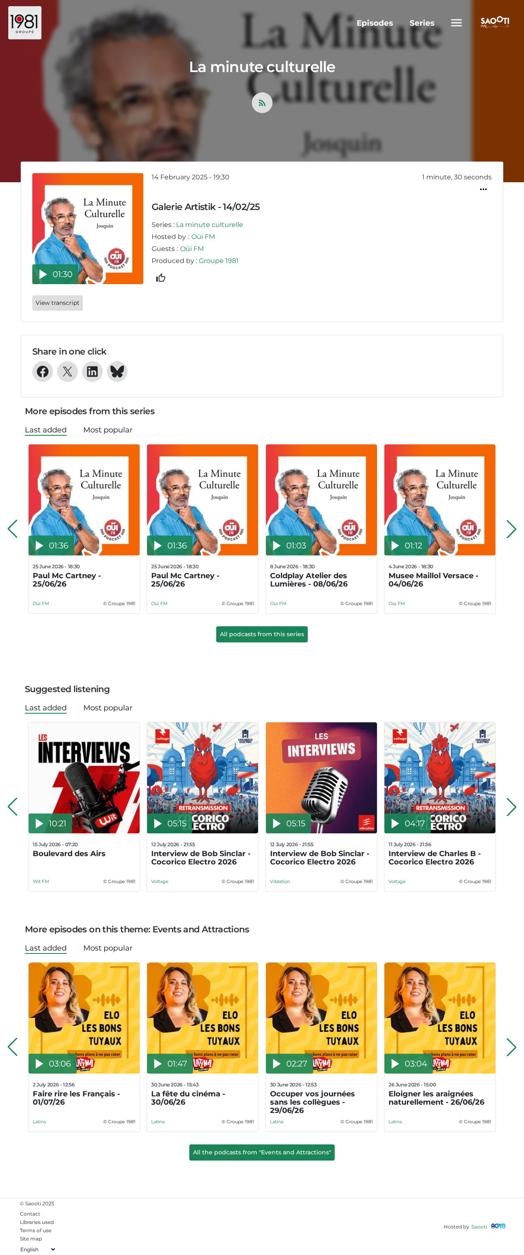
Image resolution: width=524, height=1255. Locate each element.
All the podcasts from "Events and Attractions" (262, 1152)
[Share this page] (483, 189)
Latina (39, 1122)
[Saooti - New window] (493, 23)
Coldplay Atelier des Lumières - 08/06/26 (309, 580)
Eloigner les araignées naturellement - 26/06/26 (436, 1098)
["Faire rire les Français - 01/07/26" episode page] (84, 1071)
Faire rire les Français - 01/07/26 (76, 1098)
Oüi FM (203, 237)
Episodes (375, 23)
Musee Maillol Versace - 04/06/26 (433, 580)
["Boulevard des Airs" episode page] (84, 831)
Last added (46, 429)
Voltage (160, 881)
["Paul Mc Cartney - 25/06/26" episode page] (84, 553)
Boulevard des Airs (69, 854)
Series (422, 23)
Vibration (280, 881)
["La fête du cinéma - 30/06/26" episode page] (202, 1071)
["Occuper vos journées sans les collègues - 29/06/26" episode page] (321, 1071)
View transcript (58, 303)
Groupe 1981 (219, 261)
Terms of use (35, 1230)
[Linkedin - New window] (92, 371)
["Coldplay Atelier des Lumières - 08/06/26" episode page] (321, 553)
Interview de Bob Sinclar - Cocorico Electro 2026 (201, 858)
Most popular (108, 429)
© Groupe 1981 (119, 603)
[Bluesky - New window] (117, 371)
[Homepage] (50, 22)
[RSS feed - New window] (262, 102)
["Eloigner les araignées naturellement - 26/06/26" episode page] (439, 1071)
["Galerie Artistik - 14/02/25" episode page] (87, 282)
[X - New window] (67, 371)
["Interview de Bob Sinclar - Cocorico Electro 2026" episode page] (202, 831)
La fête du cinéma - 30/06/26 (188, 1098)
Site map (31, 1239)
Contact (30, 1214)
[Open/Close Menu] (456, 22)
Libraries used (37, 1222)
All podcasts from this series (262, 634)
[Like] (161, 278)
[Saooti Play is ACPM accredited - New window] (498, 1226)
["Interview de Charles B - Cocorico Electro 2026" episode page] (439, 831)
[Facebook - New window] (42, 371)
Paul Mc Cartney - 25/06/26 (67, 580)
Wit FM (41, 881)
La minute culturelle (209, 225)
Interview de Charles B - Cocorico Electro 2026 (435, 858)
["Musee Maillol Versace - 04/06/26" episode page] (439, 553)
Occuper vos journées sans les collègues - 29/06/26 (312, 1102)
